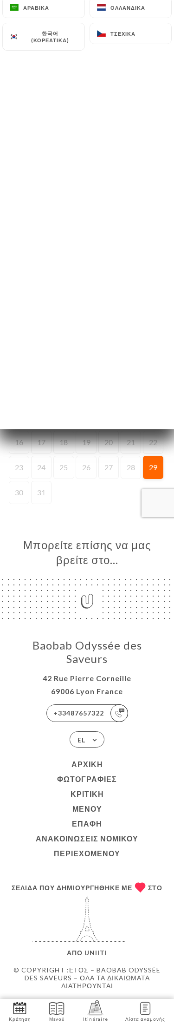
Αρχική (87, 764)
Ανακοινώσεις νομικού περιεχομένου (87, 846)
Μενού (87, 808)
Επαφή (87, 823)
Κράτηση (20, 1019)
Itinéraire (95, 1019)
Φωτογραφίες (87, 779)
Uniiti (95, 953)
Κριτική (87, 793)
